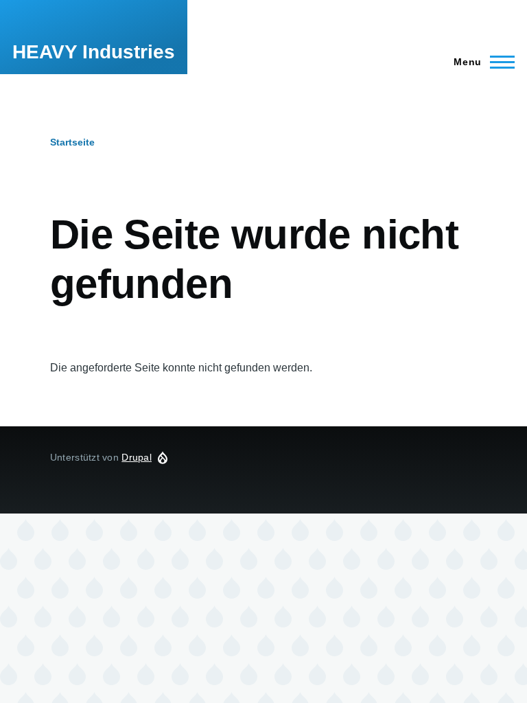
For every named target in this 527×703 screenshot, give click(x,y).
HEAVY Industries (93, 51)
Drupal (136, 457)
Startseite (72, 142)
